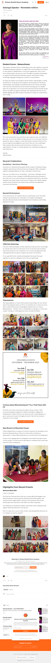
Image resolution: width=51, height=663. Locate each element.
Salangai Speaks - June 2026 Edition (13, 608)
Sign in (47, 2)
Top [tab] (4, 605)
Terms (28, 654)
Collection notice (34, 654)
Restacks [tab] (11, 589)
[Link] (1, 64)
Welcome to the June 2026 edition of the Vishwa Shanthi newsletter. (17, 610)
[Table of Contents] (1, 331)
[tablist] (8, 589)
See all (5, 634)
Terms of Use (31, 633)
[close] (37, 614)
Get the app (31, 657)
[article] (25, 611)
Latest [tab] (7, 605)
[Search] (33, 2)
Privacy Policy (34, 635)
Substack (19, 660)
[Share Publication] (35, 2)
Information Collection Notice (25, 635)
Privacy (25, 654)
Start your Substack (22, 657)
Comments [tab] (6, 589)
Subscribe (40, 2)
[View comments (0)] (8, 15)
